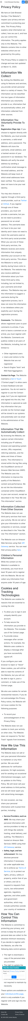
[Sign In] (26, 2)
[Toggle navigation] (1, 2)
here (19, 550)
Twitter (24, 200)
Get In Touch (16, 379)
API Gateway (9, 847)
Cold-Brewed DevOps (12, 2)
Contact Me (4, 1014)
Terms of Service (19, 1014)
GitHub (6, 204)
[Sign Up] (23, 2)
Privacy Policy (14, 971)
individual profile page (14, 994)
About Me (3, 1012)
